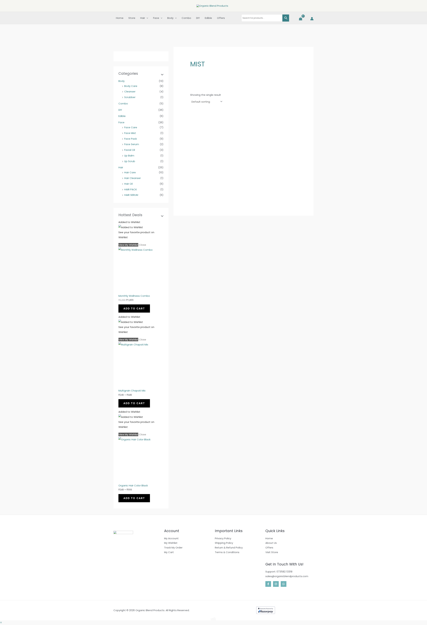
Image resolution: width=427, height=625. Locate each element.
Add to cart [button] (202, 206)
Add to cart (134, 308)
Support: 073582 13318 (278, 571)
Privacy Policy (223, 538)
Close (142, 245)
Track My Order (173, 547)
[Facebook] (268, 584)
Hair (120, 167)
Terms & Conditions (227, 552)
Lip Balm (129, 155)
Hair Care (130, 172)
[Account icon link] (312, 18)
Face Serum (131, 144)
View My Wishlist (128, 245)
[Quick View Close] (1, 622)
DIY (120, 110)
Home (269, 538)
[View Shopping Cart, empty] (300, 19)
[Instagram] (276, 584)
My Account (171, 538)
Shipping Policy (224, 543)
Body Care (130, 86)
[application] (146, 18)
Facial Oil (129, 150)
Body (121, 81)
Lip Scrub (129, 161)
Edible (122, 116)
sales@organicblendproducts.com (286, 576)
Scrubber (129, 97)
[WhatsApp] (283, 584)
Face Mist (130, 133)
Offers (269, 547)
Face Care (130, 127)
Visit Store (271, 552)
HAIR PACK (130, 189)
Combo (123, 103)
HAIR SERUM (131, 195)
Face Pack (130, 138)
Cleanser (129, 91)
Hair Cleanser (132, 178)
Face (121, 122)
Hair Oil (128, 183)
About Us (271, 543)
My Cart (169, 552)
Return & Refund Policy (229, 547)
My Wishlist (170, 543)
